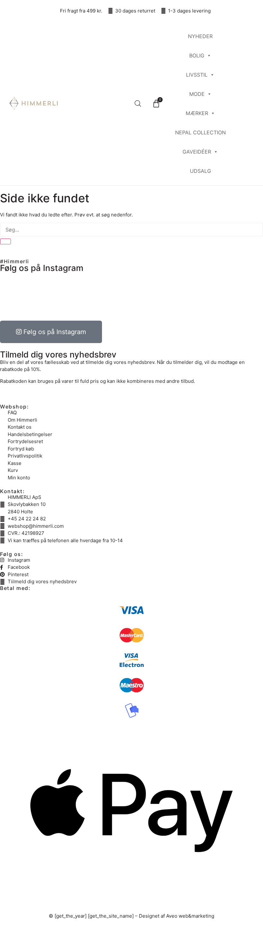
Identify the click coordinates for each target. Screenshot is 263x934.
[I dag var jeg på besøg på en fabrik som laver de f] (109, 295)
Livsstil (197, 75)
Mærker (197, 113)
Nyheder (200, 36)
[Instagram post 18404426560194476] (153, 295)
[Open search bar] (138, 103)
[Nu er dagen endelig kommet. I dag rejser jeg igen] (242, 295)
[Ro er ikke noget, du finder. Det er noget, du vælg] (20, 295)
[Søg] (5, 241)
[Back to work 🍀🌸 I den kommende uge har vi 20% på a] (64, 295)
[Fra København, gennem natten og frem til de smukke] (197, 295)
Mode (197, 94)
